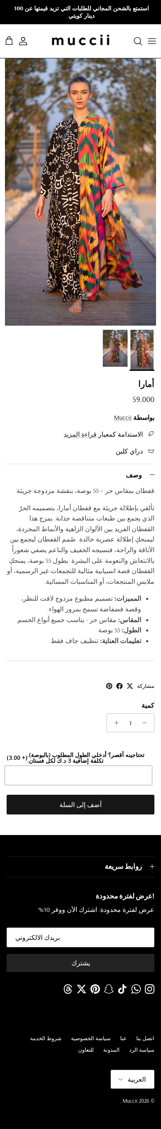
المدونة (111, 1049)
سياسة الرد (141, 1049)
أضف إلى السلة (80, 804)
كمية (148, 705)
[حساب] (27, 41)
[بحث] (134, 41)
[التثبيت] (109, 686)
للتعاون (86, 1049)
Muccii (123, 417)
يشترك (80, 963)
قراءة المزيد (80, 434)
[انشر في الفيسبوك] (119, 686)
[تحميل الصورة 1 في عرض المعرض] (80, 192)
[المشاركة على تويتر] (130, 686)
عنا (123, 1038)
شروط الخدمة (46, 1038)
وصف (134, 475)
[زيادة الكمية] (114, 723)
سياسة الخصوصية (91, 1038)
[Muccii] (81, 41)
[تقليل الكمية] (147, 723)
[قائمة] (152, 41)
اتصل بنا (145, 1038)
